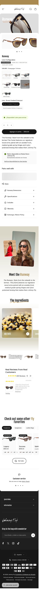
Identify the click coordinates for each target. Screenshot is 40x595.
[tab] (7, 428)
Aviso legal (29, 579)
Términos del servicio (30, 577)
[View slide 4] (23, 485)
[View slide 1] (16, 485)
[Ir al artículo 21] (19, 52)
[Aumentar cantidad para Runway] (11, 125)
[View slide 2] (18, 485)
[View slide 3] (20, 485)
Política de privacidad (19, 577)
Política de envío (10, 579)
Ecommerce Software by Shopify (25, 574)
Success (22, 446)
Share (6, 184)
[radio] (6, 62)
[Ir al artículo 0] (17, 52)
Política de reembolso (8, 577)
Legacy (6, 446)
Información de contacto (20, 579)
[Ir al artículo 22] (21, 52)
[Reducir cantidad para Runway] (4, 125)
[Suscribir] (33, 535)
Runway (7, 393)
